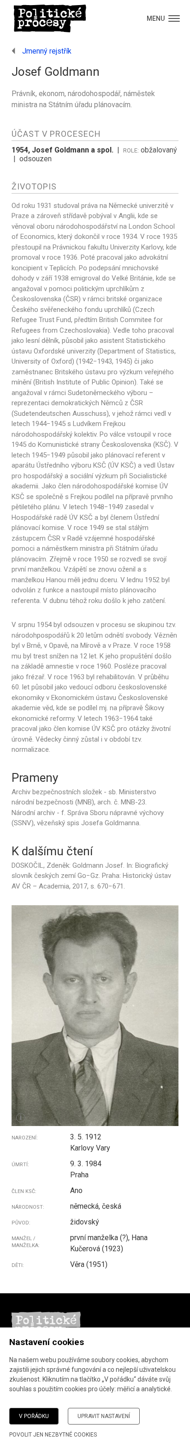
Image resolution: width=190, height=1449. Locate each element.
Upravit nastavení (103, 1416)
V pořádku (34, 1416)
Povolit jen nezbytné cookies (53, 1434)
